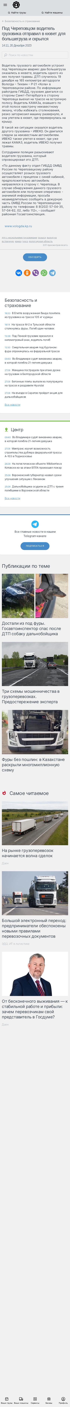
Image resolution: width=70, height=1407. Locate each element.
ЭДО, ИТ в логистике (15, 944)
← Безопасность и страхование (21, 21)
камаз (18, 241)
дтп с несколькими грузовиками (19, 237)
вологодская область (41, 241)
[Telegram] (52, 273)
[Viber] (35, 273)
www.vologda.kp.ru (18, 226)
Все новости (12, 404)
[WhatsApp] (44, 273)
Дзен (5, 863)
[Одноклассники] (27, 273)
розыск (42, 237)
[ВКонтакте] (18, 273)
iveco (25, 241)
